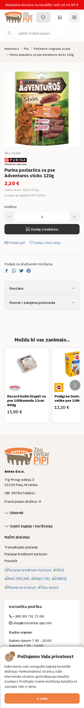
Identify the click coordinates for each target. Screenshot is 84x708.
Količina (10, 207)
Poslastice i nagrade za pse (52, 48)
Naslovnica (11, 48)
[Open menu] (74, 17)
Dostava (16, 288)
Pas (26, 48)
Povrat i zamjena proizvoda (32, 302)
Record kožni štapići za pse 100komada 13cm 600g (26, 400)
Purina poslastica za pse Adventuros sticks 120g (42, 54)
